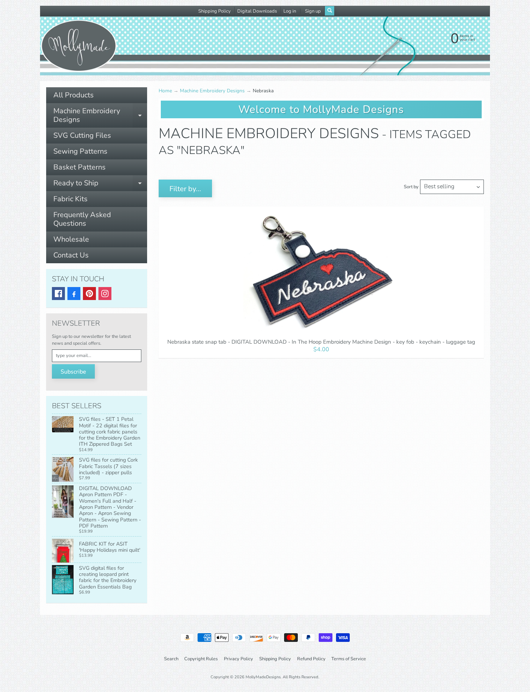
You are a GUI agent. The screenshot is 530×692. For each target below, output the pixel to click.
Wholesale (71, 239)
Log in (289, 11)
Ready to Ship (100, 184)
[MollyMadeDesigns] (78, 45)
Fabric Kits (70, 199)
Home (165, 90)
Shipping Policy (214, 11)
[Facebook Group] (73, 293)
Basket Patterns (79, 167)
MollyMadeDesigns (263, 677)
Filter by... (185, 189)
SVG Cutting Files (82, 135)
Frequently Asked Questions (82, 219)
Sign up (313, 11)
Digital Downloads (257, 11)
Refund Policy (311, 659)
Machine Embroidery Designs (100, 115)
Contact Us (71, 255)
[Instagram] (104, 293)
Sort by (411, 187)
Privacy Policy (238, 659)
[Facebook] (58, 293)
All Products (73, 95)
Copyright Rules (201, 659)
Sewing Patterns (80, 151)
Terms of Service (348, 659)
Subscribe (73, 372)
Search (171, 659)
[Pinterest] (89, 293)
